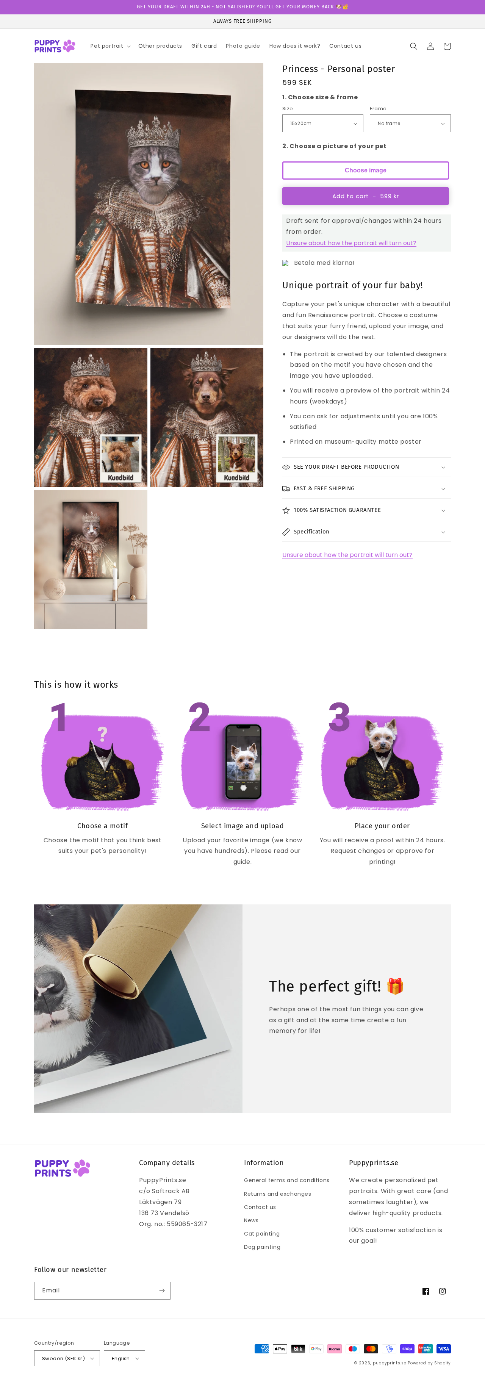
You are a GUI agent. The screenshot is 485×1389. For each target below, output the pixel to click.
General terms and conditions (287, 1180)
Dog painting (262, 1247)
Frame (378, 108)
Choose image (365, 170)
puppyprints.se (390, 1363)
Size (287, 108)
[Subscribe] (161, 1291)
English (121, 1358)
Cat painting (262, 1233)
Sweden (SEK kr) (63, 1358)
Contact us (260, 1207)
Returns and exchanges (277, 1194)
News (251, 1220)
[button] (109, 46)
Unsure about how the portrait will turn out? (351, 243)
